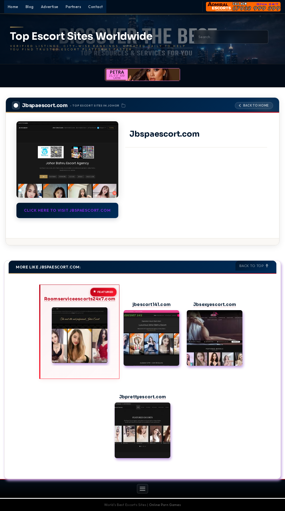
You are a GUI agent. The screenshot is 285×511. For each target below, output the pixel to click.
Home (13, 6)
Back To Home (256, 105)
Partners (73, 6)
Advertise (49, 6)
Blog (30, 6)
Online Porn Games (165, 505)
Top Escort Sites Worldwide (81, 36)
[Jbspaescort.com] (67, 159)
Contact (95, 6)
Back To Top (252, 265)
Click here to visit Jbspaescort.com (67, 210)
